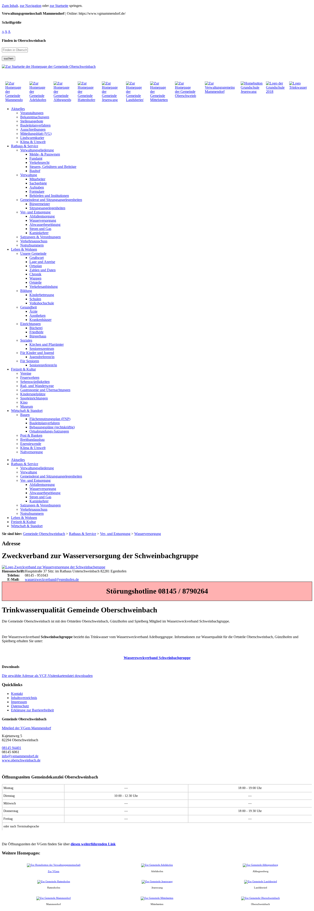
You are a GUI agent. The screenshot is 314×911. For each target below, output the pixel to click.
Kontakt (17, 694)
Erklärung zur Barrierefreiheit (32, 710)
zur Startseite (59, 6)
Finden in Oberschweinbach (24, 40)
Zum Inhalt (10, 6)
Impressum (19, 702)
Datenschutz (20, 706)
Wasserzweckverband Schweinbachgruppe (157, 658)
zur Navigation (30, 6)
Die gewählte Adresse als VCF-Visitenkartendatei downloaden (47, 676)
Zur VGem (53, 871)
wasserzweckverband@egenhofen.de (52, 579)
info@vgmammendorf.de (20, 756)
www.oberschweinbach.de (21, 760)
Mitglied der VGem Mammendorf (26, 728)
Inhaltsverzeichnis (24, 698)
